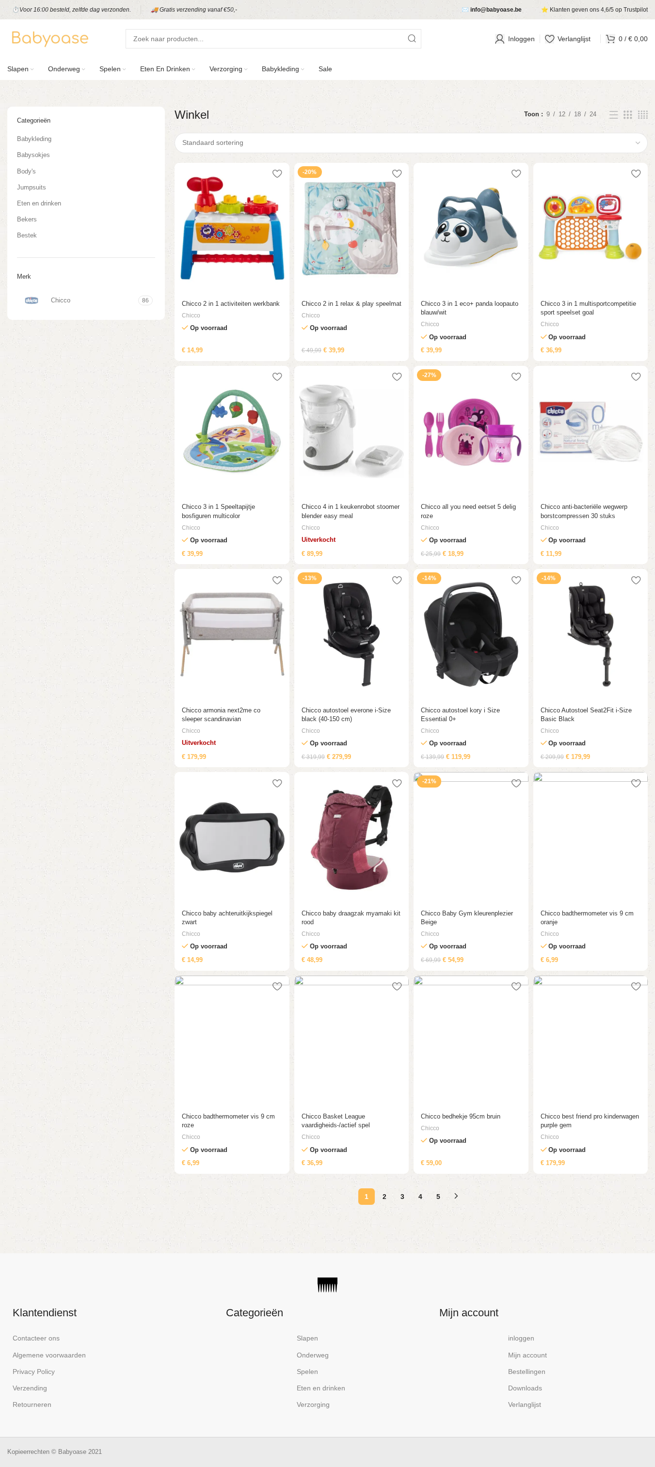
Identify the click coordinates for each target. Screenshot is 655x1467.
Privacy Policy (34, 1371)
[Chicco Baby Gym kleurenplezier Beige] (471, 837)
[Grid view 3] (627, 115)
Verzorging (313, 1404)
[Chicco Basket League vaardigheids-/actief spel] (351, 1041)
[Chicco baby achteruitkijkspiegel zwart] (232, 837)
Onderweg (313, 1355)
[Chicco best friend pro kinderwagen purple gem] (590, 1041)
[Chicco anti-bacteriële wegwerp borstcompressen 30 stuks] (590, 431)
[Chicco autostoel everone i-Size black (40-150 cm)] (351, 634)
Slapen (307, 1338)
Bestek (27, 235)
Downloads (525, 1388)
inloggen (521, 1338)
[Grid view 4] (643, 115)
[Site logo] (49, 38)
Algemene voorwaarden (49, 1355)
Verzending (30, 1388)
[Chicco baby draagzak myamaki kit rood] (351, 837)
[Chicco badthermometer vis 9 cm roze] (232, 1041)
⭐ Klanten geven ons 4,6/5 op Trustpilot (594, 9)
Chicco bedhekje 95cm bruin (460, 1116)
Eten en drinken (39, 203)
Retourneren (32, 1404)
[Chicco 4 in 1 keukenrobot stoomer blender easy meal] (351, 431)
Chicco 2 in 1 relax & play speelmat (351, 303)
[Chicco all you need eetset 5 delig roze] (471, 431)
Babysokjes (33, 154)
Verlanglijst (524, 1404)
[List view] (613, 115)
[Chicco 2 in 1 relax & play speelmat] (351, 228)
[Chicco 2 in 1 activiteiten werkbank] (232, 228)
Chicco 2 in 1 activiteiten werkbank (231, 303)
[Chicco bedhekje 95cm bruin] (471, 1041)
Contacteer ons (36, 1338)
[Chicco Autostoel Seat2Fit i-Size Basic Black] (590, 634)
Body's (26, 171)
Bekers (27, 219)
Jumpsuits (31, 187)
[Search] (411, 38)
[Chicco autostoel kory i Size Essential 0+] (471, 634)
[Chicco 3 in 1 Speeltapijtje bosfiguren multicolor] (232, 431)
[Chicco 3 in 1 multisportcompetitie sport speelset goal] (590, 228)
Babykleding (34, 138)
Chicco (191, 315)
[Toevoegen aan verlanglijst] (277, 174)
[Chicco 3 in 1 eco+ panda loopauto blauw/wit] (471, 228)
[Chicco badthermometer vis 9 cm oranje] (590, 837)
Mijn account (527, 1355)
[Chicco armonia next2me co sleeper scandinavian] (232, 634)
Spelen (307, 1371)
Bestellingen (526, 1371)
